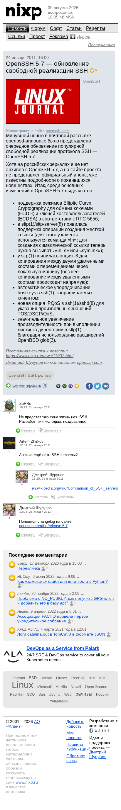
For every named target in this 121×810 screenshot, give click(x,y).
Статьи (74, 28)
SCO (31, 694)
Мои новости (74, 735)
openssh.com (57, 131)
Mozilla (61, 687)
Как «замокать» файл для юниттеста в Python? (62, 581)
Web (68, 694)
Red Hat (16, 694)
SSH (32, 375)
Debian (46, 678)
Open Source (96, 687)
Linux (22, 685)
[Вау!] (77, 385)
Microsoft (44, 687)
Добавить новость (75, 724)
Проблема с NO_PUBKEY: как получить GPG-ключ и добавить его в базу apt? (65, 600)
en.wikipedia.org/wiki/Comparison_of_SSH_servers (75, 488)
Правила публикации (77, 746)
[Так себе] (64, 385)
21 (47, 568)
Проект (37, 36)
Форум (38, 28)
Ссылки (16, 36)
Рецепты (95, 28)
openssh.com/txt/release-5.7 (43, 526)
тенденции (59, 701)
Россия (102, 694)
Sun (41, 694)
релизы (44, 375)
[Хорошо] (70, 385)
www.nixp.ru (27, 782)
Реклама (58, 36)
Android (18, 678)
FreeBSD (78, 678)
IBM (92, 678)
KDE (103, 678)
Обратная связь (75, 758)
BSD (33, 678)
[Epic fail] (58, 385)
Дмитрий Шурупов (24, 362)
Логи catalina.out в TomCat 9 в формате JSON (61, 634)
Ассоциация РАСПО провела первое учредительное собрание (52, 618)
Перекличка (28, 568)
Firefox (61, 678)
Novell (76, 687)
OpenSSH (17, 375)
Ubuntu (54, 694)
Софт (56, 28)
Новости (17, 28)
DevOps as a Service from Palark (62, 648)
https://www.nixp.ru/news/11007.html (39, 355)
